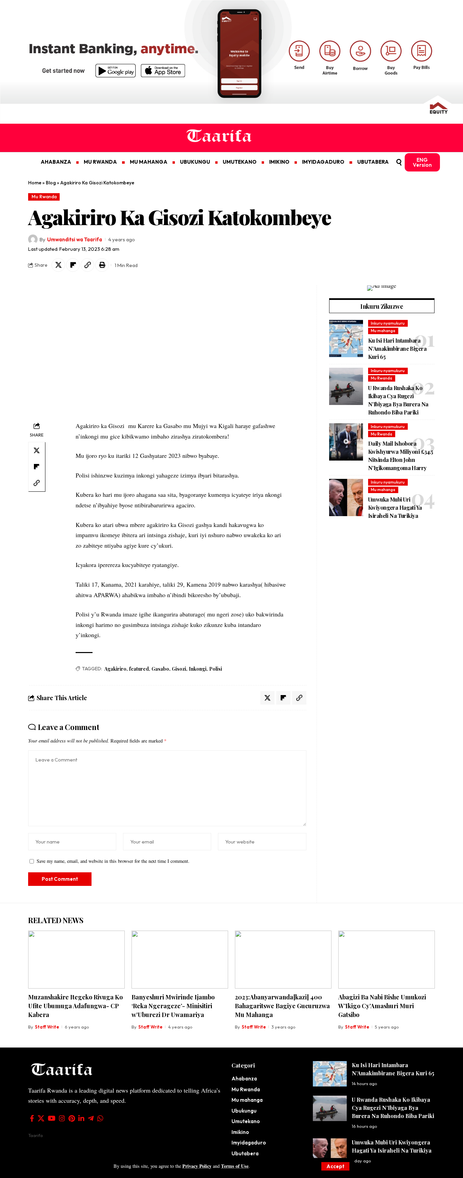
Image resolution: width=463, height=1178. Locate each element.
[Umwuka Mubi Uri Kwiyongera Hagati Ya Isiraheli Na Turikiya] (346, 497)
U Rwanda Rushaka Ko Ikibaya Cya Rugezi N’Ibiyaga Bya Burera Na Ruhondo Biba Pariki (393, 1107)
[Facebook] (32, 1118)
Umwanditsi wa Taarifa (74, 239)
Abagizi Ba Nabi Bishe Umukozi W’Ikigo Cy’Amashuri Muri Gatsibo (382, 1006)
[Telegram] (91, 1118)
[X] (41, 1118)
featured (139, 669)
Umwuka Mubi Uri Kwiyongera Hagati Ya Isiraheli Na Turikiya (395, 507)
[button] (335, 1166)
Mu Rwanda (44, 197)
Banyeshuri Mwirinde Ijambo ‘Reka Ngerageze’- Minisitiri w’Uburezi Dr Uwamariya (173, 1006)
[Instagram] (62, 1118)
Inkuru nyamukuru (388, 323)
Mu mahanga (383, 330)
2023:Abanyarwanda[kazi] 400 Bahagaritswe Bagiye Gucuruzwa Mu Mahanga (282, 1006)
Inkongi (197, 669)
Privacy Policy (197, 1166)
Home (34, 183)
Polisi (215, 669)
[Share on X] (58, 265)
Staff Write (47, 1027)
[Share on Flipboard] (73, 265)
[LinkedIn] (81, 1118)
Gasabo (160, 669)
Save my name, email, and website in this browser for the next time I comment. (113, 861)
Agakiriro (115, 669)
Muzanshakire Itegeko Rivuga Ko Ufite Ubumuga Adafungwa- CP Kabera (75, 1006)
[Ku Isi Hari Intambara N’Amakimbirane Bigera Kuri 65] (346, 338)
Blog (51, 183)
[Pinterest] (72, 1118)
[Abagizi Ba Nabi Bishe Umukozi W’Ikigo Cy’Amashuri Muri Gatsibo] (386, 960)
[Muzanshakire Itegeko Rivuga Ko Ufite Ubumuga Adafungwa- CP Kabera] (76, 960)
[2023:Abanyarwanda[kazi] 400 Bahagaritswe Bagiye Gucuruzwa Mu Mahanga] (283, 960)
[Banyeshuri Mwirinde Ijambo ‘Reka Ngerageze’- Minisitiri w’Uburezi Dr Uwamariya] (180, 960)
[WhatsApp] (100, 1118)
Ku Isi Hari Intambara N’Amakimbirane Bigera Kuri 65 (397, 348)
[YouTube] (51, 1118)
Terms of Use (234, 1166)
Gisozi (179, 669)
